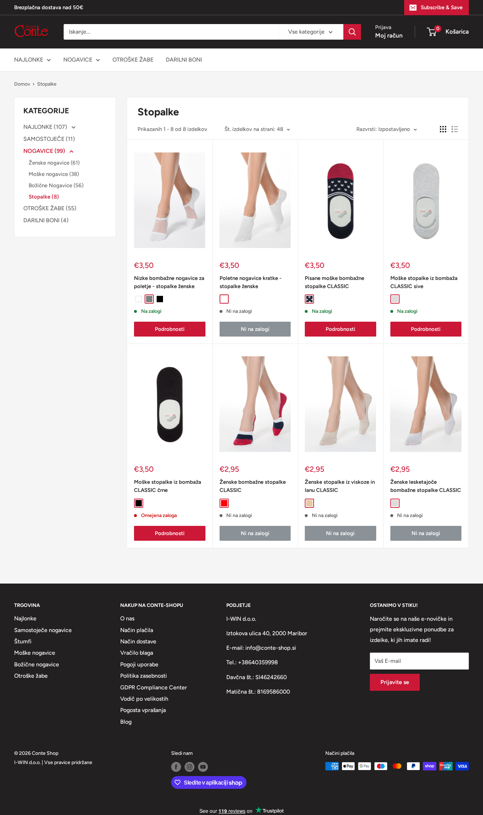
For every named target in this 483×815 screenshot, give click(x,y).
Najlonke (25, 618)
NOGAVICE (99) (44, 151)
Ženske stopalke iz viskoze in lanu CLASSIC (340, 486)
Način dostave (138, 641)
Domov (22, 84)
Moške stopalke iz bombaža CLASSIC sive (424, 282)
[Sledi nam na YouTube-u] (203, 767)
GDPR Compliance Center (153, 687)
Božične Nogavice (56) (56, 185)
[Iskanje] (352, 32)
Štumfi (22, 641)
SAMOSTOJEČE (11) (49, 139)
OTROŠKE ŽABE (132, 59)
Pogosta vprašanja (143, 710)
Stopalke (47, 84)
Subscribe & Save (441, 7)
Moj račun (389, 35)
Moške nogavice (34, 652)
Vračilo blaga (136, 652)
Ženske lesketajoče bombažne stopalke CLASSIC (425, 486)
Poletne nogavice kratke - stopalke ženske (250, 282)
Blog (126, 721)
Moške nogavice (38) (54, 174)
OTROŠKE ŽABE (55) (49, 208)
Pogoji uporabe (139, 664)
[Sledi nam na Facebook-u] (176, 767)
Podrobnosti (170, 329)
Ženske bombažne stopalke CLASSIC (253, 486)
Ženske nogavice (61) (54, 163)
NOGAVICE (77, 59)
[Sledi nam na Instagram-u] (189, 767)
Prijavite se (394, 682)
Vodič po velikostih (144, 698)
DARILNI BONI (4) (46, 220)
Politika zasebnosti (143, 675)
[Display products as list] (455, 129)
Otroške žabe (31, 675)
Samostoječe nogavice (43, 630)
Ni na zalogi (255, 329)
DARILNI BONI (184, 59)
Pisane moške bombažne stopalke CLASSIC (334, 282)
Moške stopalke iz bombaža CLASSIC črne (167, 486)
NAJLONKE (28, 59)
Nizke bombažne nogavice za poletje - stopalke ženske (169, 282)
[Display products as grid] (443, 129)
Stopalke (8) (44, 197)
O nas (127, 618)
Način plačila (136, 630)
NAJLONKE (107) (46, 127)
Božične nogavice (36, 664)
